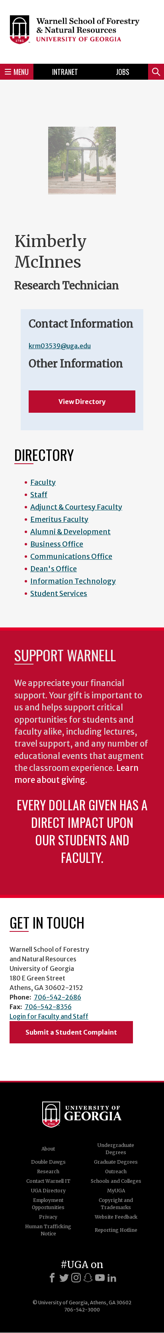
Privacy (48, 1217)
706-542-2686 (57, 997)
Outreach (116, 1171)
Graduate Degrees (116, 1162)
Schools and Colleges (116, 1181)
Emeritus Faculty (59, 519)
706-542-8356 (48, 1007)
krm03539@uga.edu (60, 346)
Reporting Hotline (116, 1230)
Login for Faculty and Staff (49, 1016)
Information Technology (73, 581)
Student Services (58, 593)
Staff (38, 494)
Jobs (122, 72)
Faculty (43, 482)
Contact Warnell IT (48, 1181)
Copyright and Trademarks (116, 1203)
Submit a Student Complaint (71, 1032)
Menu (21, 72)
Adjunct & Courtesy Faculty (76, 507)
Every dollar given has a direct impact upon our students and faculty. (82, 830)
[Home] (82, 30)
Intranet (65, 72)
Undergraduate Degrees (116, 1148)
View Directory (82, 402)
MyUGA (116, 1191)
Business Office (56, 544)
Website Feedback (116, 1217)
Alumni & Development (70, 531)
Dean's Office (53, 568)
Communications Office (71, 556)
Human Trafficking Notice (48, 1230)
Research (48, 1171)
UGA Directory (48, 1191)
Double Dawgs (48, 1162)
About (48, 1149)
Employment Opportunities (48, 1203)
